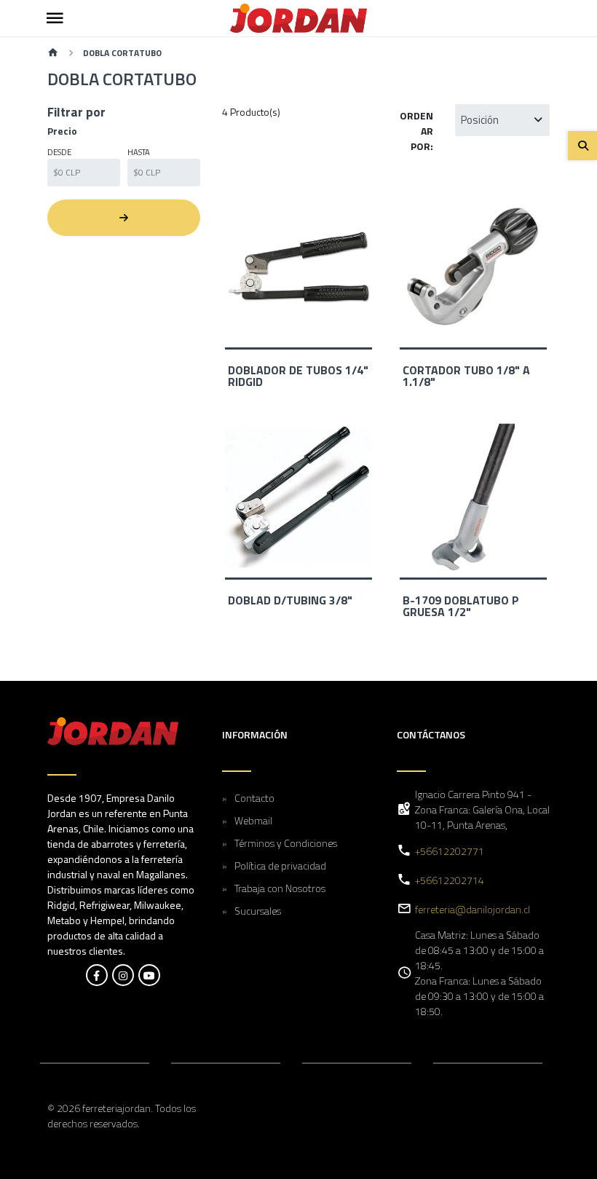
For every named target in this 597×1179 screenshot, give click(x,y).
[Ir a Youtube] (149, 975)
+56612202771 (449, 851)
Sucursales (257, 910)
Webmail (253, 820)
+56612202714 (449, 880)
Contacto (254, 797)
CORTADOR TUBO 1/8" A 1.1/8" (466, 375)
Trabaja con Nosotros (279, 888)
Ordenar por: (416, 131)
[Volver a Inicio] (53, 53)
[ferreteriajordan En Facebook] (97, 975)
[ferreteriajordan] (298, 18)
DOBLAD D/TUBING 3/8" (290, 600)
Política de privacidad (280, 865)
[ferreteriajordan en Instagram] (123, 975)
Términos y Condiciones (285, 843)
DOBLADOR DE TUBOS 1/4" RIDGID (298, 375)
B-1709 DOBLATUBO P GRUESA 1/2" (461, 605)
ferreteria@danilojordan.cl (472, 909)
